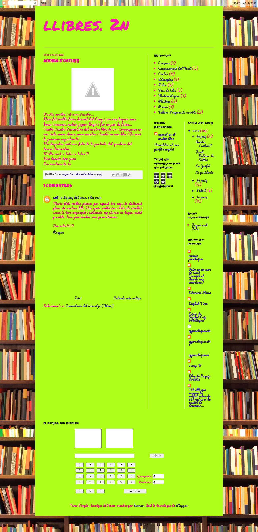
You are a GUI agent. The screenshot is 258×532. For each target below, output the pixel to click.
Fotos (162, 85)
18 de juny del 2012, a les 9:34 (80, 197)
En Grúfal (203, 166)
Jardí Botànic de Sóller (205, 156)
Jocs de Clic (167, 90)
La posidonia (204, 172)
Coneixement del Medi (174, 68)
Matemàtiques (169, 96)
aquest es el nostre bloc (166, 136)
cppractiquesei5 (200, 330)
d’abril (201, 190)
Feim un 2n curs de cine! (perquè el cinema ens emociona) (200, 276)
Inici (78, 298)
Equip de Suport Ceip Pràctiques (197, 317)
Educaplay (165, 79)
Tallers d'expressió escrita (177, 112)
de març (201, 197)
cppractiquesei (199, 355)
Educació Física (200, 292)
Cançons (164, 63)
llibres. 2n (86, 24)
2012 (196, 130)
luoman (139, 505)
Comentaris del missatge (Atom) (90, 306)
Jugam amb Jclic (200, 227)
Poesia (163, 107)
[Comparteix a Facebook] (125, 175)
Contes (163, 74)
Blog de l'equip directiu (199, 377)
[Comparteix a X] (122, 175)
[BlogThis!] (118, 175)
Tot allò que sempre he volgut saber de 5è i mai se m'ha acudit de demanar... (200, 398)
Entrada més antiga (127, 298)
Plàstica (164, 101)
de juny (201, 136)
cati (55, 197)
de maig (201, 180)
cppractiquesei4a (200, 342)
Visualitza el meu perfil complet (166, 147)
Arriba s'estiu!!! (204, 143)
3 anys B (195, 365)
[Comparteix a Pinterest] (129, 175)
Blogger (181, 505)
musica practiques (196, 257)
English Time (198, 303)
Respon (58, 232)
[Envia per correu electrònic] (114, 175)
